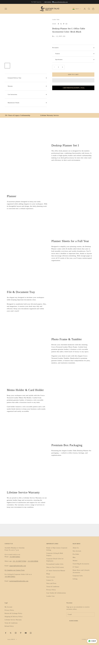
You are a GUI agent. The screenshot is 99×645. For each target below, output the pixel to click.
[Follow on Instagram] (16, 633)
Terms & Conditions (52, 586)
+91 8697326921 (14, 556)
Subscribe (73, 620)
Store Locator (50, 577)
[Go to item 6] (38, 65)
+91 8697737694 (20, 561)
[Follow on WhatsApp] (31, 633)
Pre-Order (76, 554)
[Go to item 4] (26, 65)
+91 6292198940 (33, 561)
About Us (76, 548)
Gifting (75, 579)
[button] (73, 80)
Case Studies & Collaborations (56, 593)
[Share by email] (66, 24)
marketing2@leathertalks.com (18, 581)
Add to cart (73, 74)
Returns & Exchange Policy (13, 613)
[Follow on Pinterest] (21, 633)
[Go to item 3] (19, 65)
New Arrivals (77, 551)
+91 (14, 561)
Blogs (48, 574)
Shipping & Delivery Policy (14, 616)
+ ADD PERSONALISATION (73, 88)
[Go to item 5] (32, 65)
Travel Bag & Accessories (81, 564)
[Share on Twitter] (61, 24)
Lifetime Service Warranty (13, 620)
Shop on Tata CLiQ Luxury (55, 567)
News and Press (51, 583)
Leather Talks (56, 19)
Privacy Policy (51, 589)
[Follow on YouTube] (26, 633)
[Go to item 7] (44, 65)
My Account (8, 607)
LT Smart (76, 567)
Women (75, 560)
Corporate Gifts (78, 575)
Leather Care (50, 596)
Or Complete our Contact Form (15, 570)
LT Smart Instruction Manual (55, 570)
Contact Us (49, 580)
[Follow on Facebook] (6, 633)
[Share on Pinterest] (63, 24)
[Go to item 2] (13, 65)
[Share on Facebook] (58, 24)
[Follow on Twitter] (11, 633)
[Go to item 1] (7, 65)
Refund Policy (9, 626)
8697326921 (47, 2)
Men (74, 557)
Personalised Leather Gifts (54, 564)
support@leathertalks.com (61, 2)
